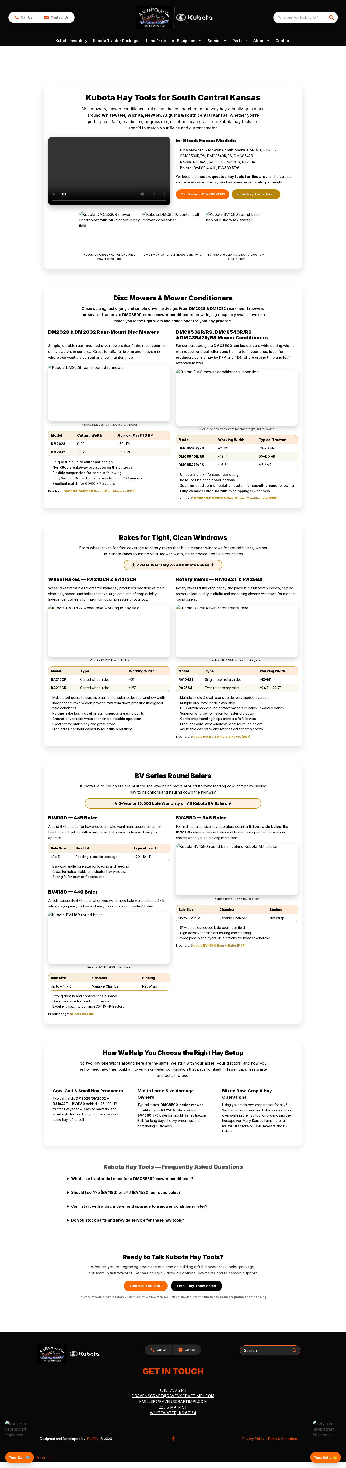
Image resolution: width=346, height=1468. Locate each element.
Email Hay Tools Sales (196, 1286)
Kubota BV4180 (82, 1014)
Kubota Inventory (71, 40)
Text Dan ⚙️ (19, 1457)
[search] (332, 17)
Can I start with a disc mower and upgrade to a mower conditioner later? (139, 1206)
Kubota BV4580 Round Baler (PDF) (218, 945)
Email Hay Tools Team (256, 194)
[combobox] (306, 17)
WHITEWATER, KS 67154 (173, 1412)
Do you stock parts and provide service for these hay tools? (127, 1220)
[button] (23, 17)
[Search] (294, 1350)
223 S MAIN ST (173, 1407)
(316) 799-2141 (173, 1390)
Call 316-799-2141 (145, 1286)
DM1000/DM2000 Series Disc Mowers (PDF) (100, 491)
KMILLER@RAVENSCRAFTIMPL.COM (173, 1401)
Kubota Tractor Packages (117, 40)
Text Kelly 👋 (325, 1457)
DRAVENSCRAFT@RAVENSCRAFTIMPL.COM (173, 1395)
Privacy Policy (253, 1439)
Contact (282, 40)
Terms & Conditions (282, 1439)
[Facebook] (173, 1439)
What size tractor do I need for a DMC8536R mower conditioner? (132, 1178)
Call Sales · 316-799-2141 (203, 194)
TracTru (92, 1439)
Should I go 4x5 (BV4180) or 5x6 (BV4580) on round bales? (126, 1192)
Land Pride (156, 40)
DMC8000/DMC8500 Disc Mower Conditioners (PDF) (234, 498)
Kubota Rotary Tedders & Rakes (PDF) (220, 736)
